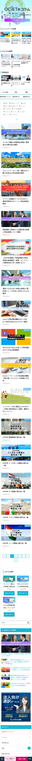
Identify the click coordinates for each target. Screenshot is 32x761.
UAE (6, 106)
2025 (6, 103)
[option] (5, 40)
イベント (4, 737)
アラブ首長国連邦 (17, 108)
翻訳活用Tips (26, 96)
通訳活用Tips (16, 96)
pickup (24, 103)
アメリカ (22, 106)
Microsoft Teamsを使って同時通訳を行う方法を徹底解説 (20, 684)
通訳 (16, 92)
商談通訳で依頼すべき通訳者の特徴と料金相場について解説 (16, 654)
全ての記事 (5, 92)
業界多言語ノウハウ (5, 96)
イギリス (7, 111)
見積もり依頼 (21, 759)
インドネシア (14, 114)
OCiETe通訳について (17, 20)
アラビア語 (7, 108)
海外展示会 (5, 742)
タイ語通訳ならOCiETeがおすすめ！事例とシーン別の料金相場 (20, 669)
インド (6, 114)
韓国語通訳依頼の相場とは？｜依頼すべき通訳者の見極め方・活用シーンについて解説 (20, 677)
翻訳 (27, 92)
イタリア (14, 111)
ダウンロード (9, 593)
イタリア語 (22, 111)
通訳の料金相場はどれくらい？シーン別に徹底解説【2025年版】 (20, 661)
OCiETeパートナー (14, 103)
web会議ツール (13, 106)
